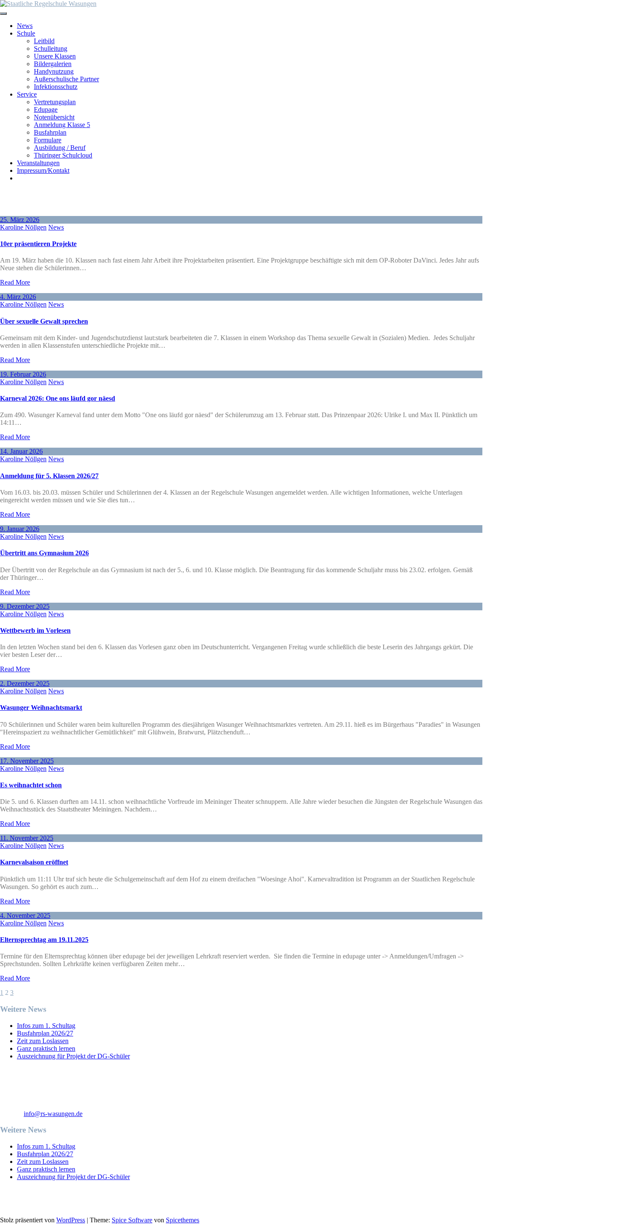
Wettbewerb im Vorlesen (35, 630)
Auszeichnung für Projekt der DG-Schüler (73, 1056)
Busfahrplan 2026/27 (45, 1033)
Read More (15, 282)
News (56, 227)
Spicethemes (182, 1220)
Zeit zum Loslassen (43, 1040)
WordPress (70, 1220)
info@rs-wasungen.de (53, 1113)
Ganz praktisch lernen (46, 1048)
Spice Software (132, 1220)
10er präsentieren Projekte (38, 243)
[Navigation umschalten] (3, 13)
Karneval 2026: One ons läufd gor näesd (57, 398)
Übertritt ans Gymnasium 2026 (44, 553)
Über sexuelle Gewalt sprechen (44, 321)
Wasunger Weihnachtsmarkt (41, 707)
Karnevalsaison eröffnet (34, 862)
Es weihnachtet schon (31, 785)
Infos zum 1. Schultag (46, 1025)
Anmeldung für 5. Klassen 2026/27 (49, 475)
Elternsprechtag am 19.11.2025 (44, 939)
